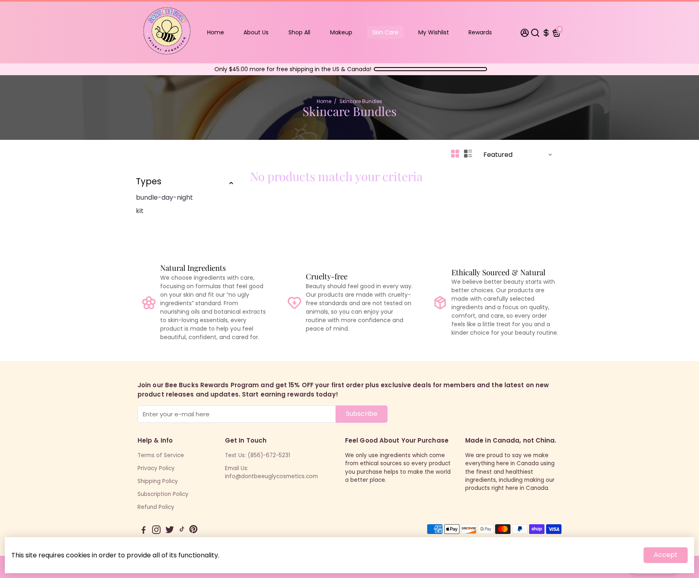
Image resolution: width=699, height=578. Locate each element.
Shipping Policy (158, 481)
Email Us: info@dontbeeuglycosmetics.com (271, 472)
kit (140, 210)
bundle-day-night (164, 197)
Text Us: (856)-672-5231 (257, 455)
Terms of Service (161, 455)
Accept (666, 554)
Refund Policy (156, 507)
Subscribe (361, 413)
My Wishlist (433, 32)
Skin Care (385, 32)
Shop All (299, 32)
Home (215, 32)
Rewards (480, 32)
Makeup (341, 32)
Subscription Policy (163, 494)
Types (148, 181)
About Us (256, 32)
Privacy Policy (156, 468)
